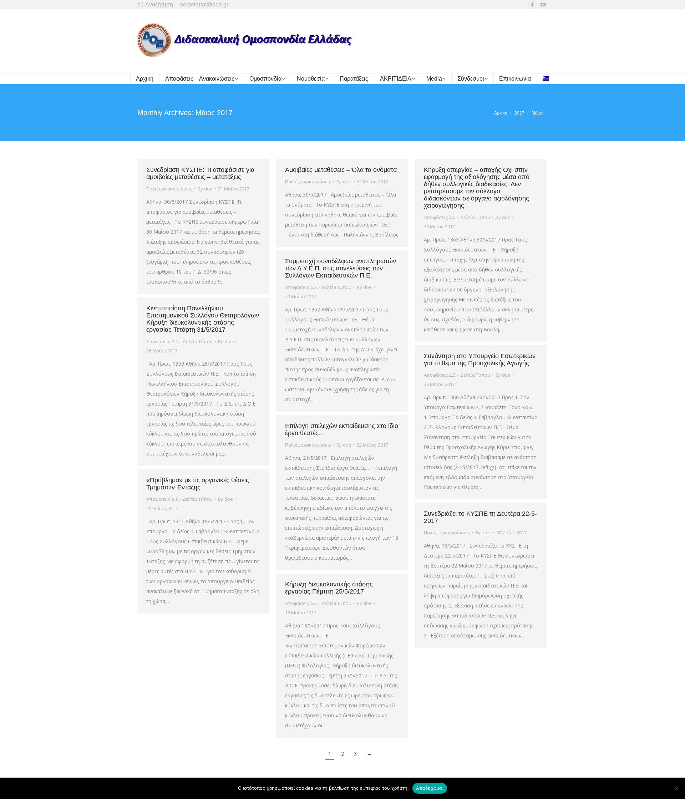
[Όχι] (676, 788)
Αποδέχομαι (429, 788)
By (205, 188)
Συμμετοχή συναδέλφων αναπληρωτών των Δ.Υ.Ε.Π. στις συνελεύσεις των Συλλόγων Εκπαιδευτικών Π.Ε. (340, 268)
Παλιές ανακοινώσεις (169, 188)
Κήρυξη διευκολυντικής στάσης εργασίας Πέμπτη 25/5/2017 (329, 588)
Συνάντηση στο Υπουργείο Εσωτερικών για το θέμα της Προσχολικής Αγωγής (480, 359)
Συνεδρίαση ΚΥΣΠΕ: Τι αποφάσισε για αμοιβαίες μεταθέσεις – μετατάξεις (200, 173)
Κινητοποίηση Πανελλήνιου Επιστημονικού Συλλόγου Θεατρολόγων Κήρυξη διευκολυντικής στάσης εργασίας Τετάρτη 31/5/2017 (202, 319)
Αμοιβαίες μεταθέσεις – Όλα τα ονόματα (341, 169)
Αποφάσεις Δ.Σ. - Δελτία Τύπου (457, 217)
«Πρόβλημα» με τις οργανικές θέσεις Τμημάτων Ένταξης (197, 484)
